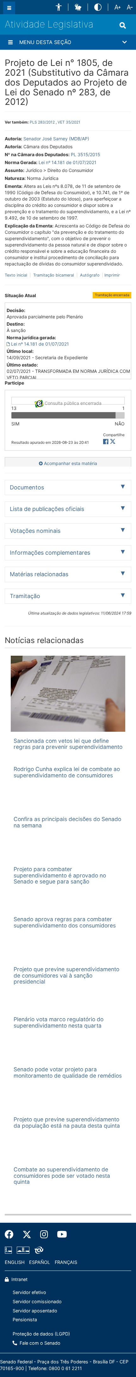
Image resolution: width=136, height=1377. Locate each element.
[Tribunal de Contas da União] (37, 1250)
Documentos (27, 487)
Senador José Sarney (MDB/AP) (56, 138)
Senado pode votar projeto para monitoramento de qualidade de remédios (68, 1072)
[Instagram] (44, 1234)
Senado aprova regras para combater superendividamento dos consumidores (65, 922)
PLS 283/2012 (42, 122)
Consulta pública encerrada (72, 402)
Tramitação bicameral (53, 275)
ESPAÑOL (39, 1262)
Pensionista (25, 1319)
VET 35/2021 (69, 122)
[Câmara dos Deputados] (9, 1250)
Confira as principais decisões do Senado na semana (67, 822)
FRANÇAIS (66, 1262)
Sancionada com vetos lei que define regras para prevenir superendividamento (68, 743)
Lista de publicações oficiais (47, 509)
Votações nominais (35, 530)
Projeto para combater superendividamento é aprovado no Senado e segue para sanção (60, 875)
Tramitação (25, 596)
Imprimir (112, 275)
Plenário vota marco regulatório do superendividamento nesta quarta (58, 1022)
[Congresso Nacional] (23, 1250)
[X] (113, 441)
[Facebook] (11, 1234)
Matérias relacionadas (39, 574)
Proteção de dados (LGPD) (41, 1333)
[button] (59, 7)
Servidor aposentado (35, 1310)
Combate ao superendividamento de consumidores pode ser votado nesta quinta (62, 1175)
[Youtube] (60, 1234)
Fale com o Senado (39, 1343)
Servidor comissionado (37, 1301)
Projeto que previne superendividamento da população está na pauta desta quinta (67, 1122)
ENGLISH (15, 1262)
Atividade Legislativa (49, 24)
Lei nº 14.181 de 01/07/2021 (67, 162)
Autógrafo (90, 275)
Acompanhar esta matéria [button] (70, 463)
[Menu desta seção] (10, 42)
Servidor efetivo (29, 1292)
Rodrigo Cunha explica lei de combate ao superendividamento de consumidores (67, 772)
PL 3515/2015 (85, 154)
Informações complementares (50, 552)
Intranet (19, 1279)
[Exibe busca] (122, 25)
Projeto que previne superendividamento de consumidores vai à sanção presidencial (66, 975)
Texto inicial (16, 275)
